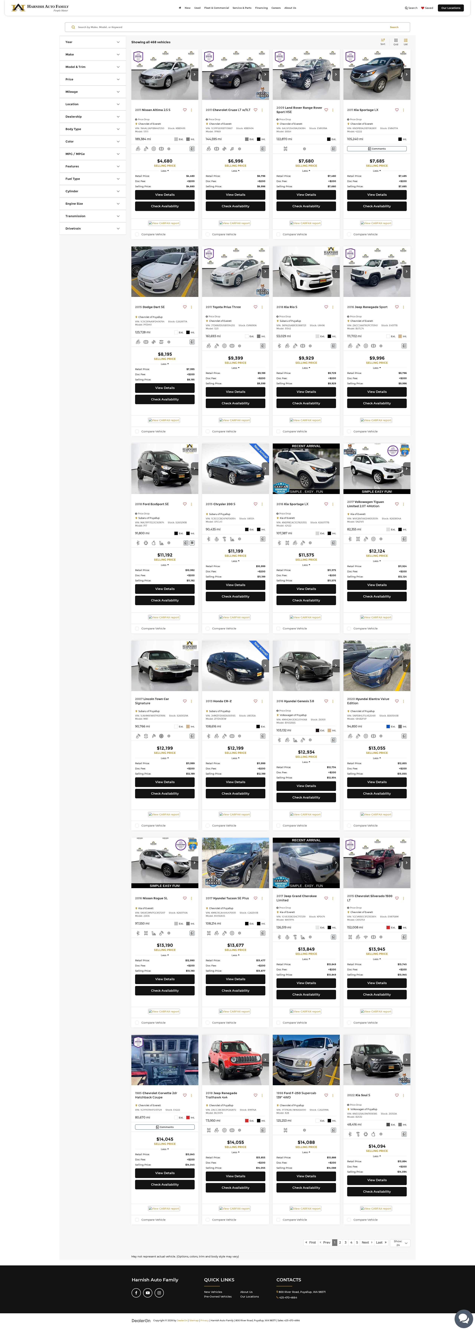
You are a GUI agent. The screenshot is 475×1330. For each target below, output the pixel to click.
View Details (165, 195)
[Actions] (191, 110)
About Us (246, 1292)
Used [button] (197, 7)
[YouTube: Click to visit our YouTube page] (147, 1293)
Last (380, 1242)
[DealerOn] (141, 1320)
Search (394, 27)
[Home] (180, 7)
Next (366, 1242)
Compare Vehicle (153, 234)
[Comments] (192, 148)
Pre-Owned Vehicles (218, 1296)
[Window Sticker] (192, 542)
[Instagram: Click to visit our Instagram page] (159, 1293)
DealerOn (182, 1320)
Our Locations (450, 8)
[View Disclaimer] (169, 149)
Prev (325, 1242)
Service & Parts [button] (242, 7)
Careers (276, 7)
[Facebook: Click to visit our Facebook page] (136, 1293)
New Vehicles (213, 1292)
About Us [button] (290, 7)
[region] (165, 181)
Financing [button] (261, 7)
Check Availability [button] (165, 206)
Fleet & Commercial (216, 7)
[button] (194, 74)
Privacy (204, 1320)
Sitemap (194, 1320)
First (311, 1242)
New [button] (188, 7)
